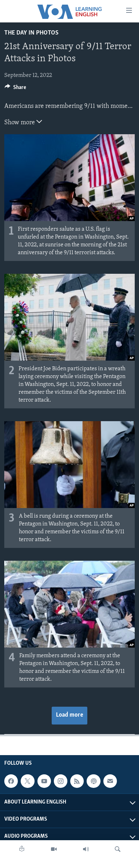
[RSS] (77, 781)
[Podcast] (93, 781)
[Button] (15, 89)
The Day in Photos (31, 33)
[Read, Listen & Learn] (22, 849)
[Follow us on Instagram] (60, 781)
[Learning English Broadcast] (86, 849)
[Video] (54, 849)
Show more (20, 123)
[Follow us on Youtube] (44, 781)
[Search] (117, 849)
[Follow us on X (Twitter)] (27, 781)
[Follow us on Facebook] (11, 781)
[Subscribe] (110, 781)
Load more (69, 715)
